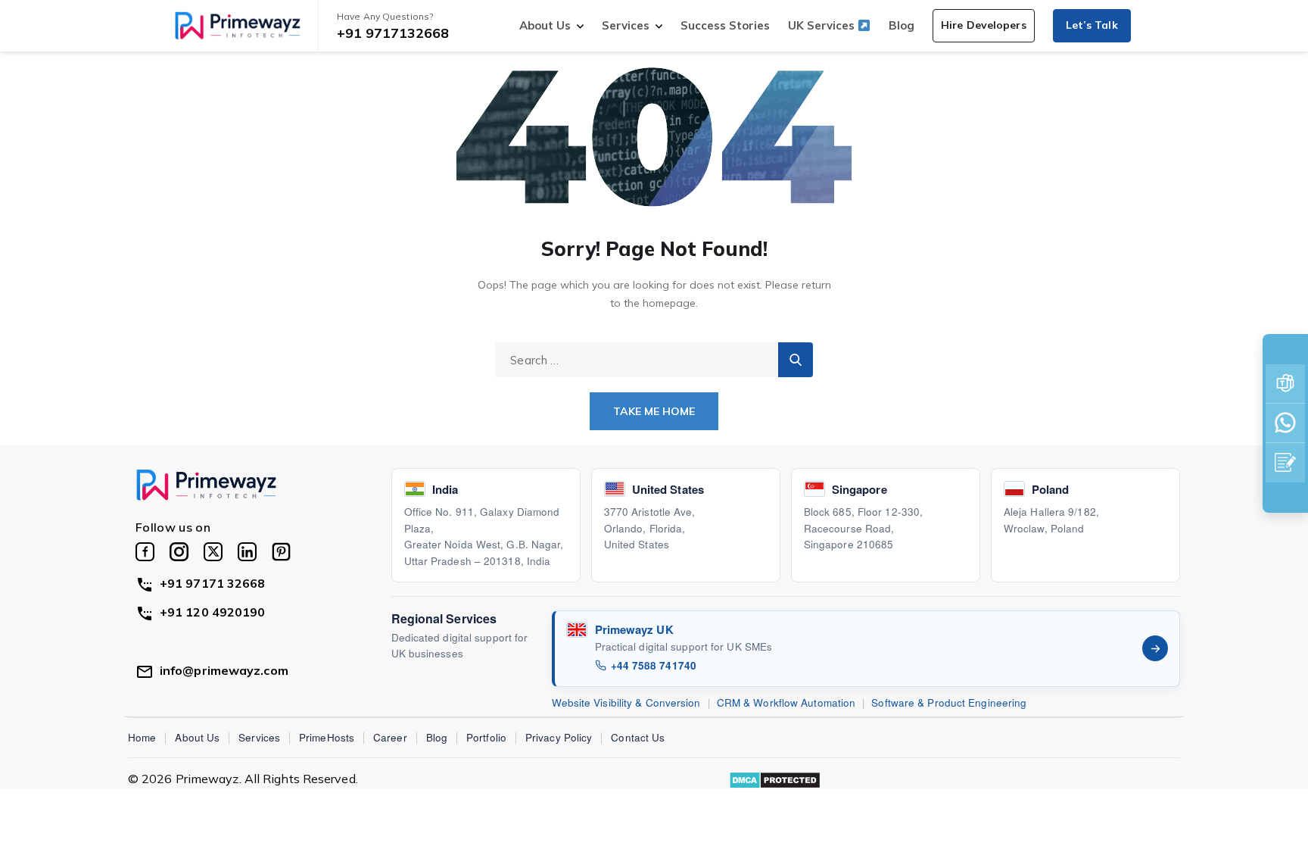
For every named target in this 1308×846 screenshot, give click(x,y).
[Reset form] (795, 359)
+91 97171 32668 (213, 583)
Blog (901, 25)
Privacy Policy (558, 737)
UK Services (823, 25)
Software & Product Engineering (948, 702)
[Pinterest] (281, 551)
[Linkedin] (247, 551)
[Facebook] (144, 551)
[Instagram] (179, 551)
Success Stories (725, 25)
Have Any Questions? (385, 16)
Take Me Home (654, 411)
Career (390, 737)
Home (142, 737)
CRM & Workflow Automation (786, 702)
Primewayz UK (634, 629)
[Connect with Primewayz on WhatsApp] (1285, 423)
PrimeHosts (326, 737)
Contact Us (638, 737)
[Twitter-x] (213, 551)
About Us (545, 25)
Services (625, 25)
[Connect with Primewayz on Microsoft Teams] (1285, 384)
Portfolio (486, 737)
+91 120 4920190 (213, 612)
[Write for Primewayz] (1285, 462)
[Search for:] (654, 359)
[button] (984, 25)
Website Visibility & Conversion (626, 702)
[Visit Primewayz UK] (1155, 648)
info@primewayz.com (224, 670)
